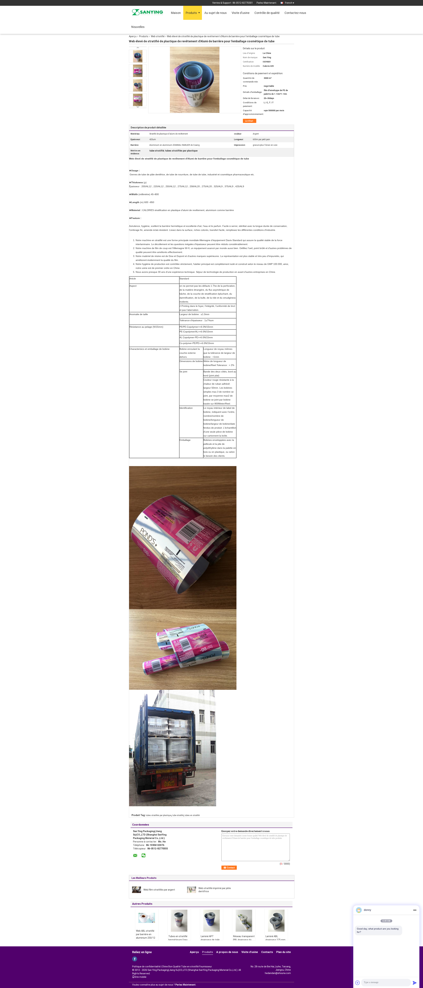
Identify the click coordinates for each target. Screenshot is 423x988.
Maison (176, 13)
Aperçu (132, 36)
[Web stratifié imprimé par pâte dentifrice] (191, 889)
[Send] (414, 982)
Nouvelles (138, 27)
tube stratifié (178, 815)
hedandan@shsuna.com (278, 973)
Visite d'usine (241, 13)
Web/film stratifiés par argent (159, 889)
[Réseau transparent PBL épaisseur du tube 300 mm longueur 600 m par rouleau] (243, 921)
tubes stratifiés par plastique (158, 815)
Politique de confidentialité (146, 966)
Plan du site (283, 952)
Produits (191, 13)
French (288, 2)
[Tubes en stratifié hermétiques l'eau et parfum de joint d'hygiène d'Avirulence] (179, 921)
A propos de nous (227, 952)
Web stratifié (158, 36)
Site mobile (140, 977)
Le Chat (249, 121)
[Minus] (415, 910)
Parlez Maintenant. (267, 2)
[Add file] (357, 982)
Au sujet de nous (215, 13)
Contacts (267, 952)
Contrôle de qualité (267, 13)
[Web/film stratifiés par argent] (136, 889)
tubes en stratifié (192, 815)
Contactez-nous (295, 13)
